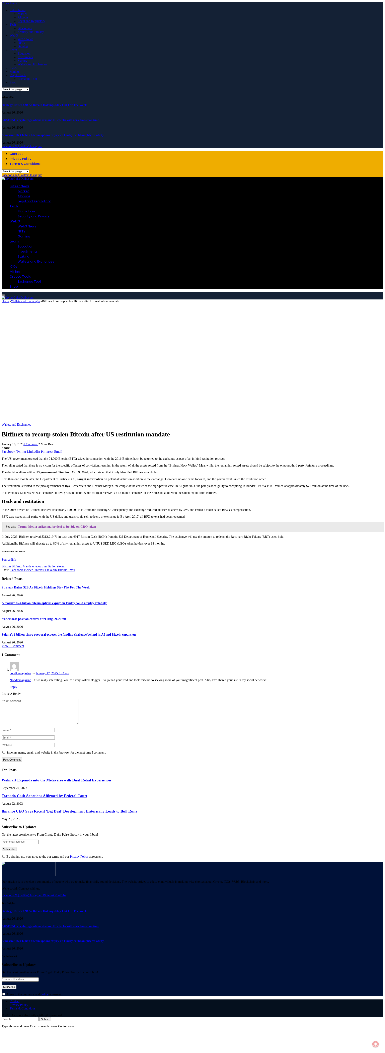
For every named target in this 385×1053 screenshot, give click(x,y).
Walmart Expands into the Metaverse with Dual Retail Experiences (56, 780)
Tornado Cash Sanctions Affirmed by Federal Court (44, 796)
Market (22, 13)
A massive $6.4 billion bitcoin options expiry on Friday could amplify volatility (53, 135)
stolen (61, 566)
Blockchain (25, 28)
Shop (13, 82)
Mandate (28, 566)
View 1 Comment (13, 646)
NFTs (21, 42)
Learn (13, 50)
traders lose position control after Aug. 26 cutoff (34, 619)
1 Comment (30, 444)
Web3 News (25, 39)
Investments (25, 57)
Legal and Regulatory (31, 21)
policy (45, 994)
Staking (22, 60)
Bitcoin (6, 566)
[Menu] (3, 295)
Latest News (17, 10)
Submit (45, 1019)
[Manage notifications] (375, 1044)
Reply (13, 687)
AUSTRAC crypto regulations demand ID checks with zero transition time (50, 120)
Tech (13, 24)
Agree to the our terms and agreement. (34, 994)
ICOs (13, 68)
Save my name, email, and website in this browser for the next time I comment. (56, 752)
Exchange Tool (27, 78)
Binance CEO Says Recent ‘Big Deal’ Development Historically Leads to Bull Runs (69, 811)
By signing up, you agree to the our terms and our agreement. (54, 856)
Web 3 (14, 35)
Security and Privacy (31, 31)
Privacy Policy (20, 158)
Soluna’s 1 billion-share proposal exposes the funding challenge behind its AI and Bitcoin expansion (69, 634)
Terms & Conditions (25, 163)
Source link (9, 559)
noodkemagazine (20, 673)
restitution (50, 566)
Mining (14, 71)
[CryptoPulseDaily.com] (17, 178)
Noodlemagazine (20, 680)
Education (24, 53)
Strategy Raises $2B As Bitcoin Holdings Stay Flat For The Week (44, 105)
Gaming (23, 46)
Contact (16, 153)
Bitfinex (17, 566)
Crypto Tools (18, 75)
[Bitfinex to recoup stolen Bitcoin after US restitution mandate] (126, 421)
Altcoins (23, 17)
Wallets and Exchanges (32, 64)
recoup (38, 566)
